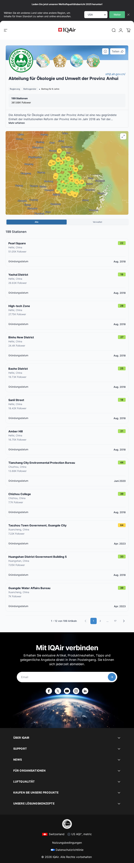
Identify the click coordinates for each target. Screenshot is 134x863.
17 (115, 621)
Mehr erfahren (17, 122)
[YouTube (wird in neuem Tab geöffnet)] (67, 691)
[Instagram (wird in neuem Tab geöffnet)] (76, 691)
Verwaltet (97, 222)
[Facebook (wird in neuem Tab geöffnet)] (49, 691)
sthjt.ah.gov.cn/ (115, 74)
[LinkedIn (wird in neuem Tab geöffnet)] (85, 691)
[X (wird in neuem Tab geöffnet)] (58, 691)
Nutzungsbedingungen (67, 842)
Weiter (117, 14)
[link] (114, 30)
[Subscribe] (112, 677)
